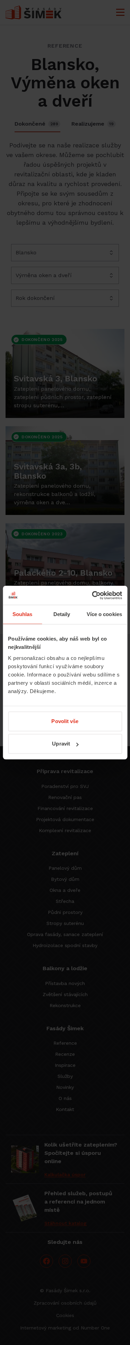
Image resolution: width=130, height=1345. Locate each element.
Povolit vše (64, 721)
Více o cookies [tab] (104, 614)
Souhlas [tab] (22, 614)
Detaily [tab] (61, 614)
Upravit (61, 744)
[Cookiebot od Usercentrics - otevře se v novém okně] (92, 595)
